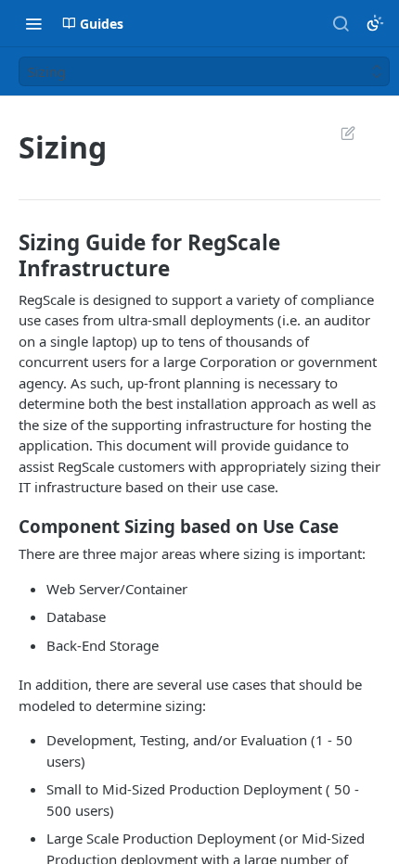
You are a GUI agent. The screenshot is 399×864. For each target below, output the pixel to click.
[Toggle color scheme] (375, 23)
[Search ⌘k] (340, 23)
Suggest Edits (338, 132)
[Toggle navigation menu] (33, 23)
